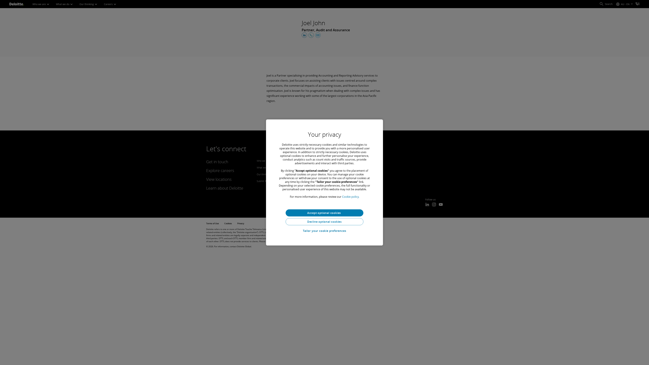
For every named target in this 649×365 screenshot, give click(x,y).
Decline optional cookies (324, 222)
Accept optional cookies (324, 213)
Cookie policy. (350, 197)
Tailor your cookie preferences (324, 231)
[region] (324, 182)
